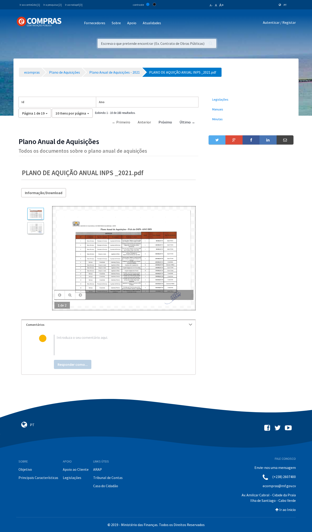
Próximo (165, 122)
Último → (187, 122)
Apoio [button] (131, 23)
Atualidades (152, 23)
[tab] (108, 324)
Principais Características (38, 477)
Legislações (72, 477)
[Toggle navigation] (68, 23)
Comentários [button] (35, 325)
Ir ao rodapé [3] (73, 4)
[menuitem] (251, 99)
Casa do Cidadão (105, 486)
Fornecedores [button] (94, 23)
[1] (35, 213)
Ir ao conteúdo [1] (30, 4)
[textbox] (116, 345)
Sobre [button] (116, 23)
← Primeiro (121, 122)
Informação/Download (43, 192)
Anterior (144, 122)
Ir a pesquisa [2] (52, 4)
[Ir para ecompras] (39, 21)
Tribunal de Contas (108, 477)
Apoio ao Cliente (76, 469)
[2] (35, 228)
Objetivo (25, 469)
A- (211, 5)
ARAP (97, 469)
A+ (221, 5)
